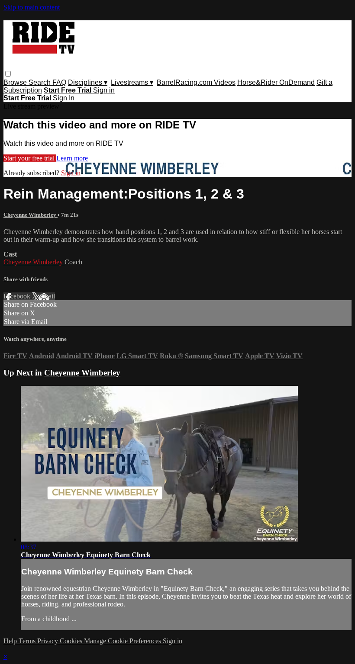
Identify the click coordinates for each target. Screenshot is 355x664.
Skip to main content (31, 7)
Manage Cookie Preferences (123, 641)
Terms (28, 641)
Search (40, 82)
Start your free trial (29, 158)
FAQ (59, 82)
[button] (8, 74)
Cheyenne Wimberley (30, 215)
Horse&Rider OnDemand (276, 82)
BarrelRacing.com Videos (196, 82)
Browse (16, 82)
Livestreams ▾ (132, 82)
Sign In (63, 98)
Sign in (104, 90)
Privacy (48, 641)
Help (11, 641)
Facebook (17, 296)
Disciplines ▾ (87, 82)
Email (47, 296)
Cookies (72, 641)
